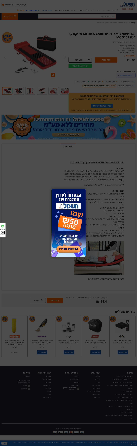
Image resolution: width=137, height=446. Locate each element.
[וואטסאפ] (3, 226)
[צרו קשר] (3, 232)
